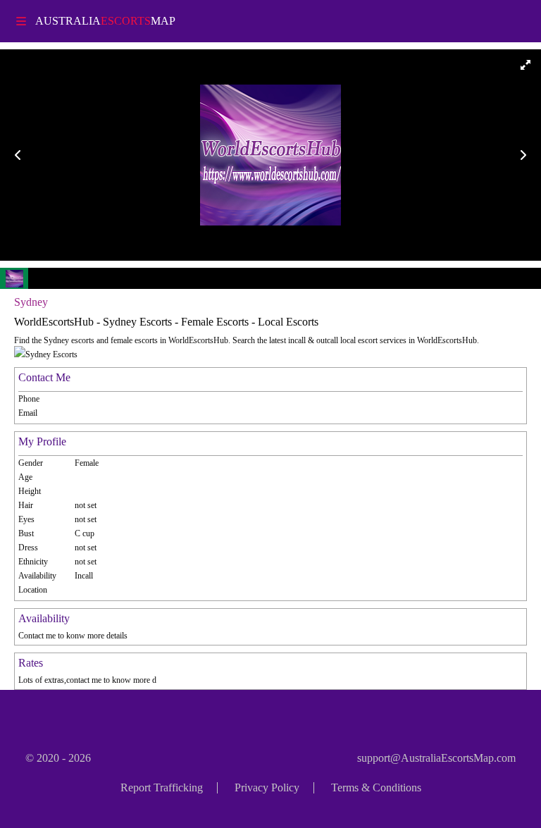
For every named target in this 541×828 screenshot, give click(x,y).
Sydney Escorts (51, 354)
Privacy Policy (267, 787)
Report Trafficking (161, 787)
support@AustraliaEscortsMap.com (436, 758)
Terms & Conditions (376, 787)
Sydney (31, 302)
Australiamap (105, 21)
